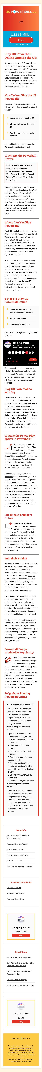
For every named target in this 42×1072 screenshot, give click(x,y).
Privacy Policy (16, 1038)
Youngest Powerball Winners (17, 855)
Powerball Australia (16, 673)
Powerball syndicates (13, 284)
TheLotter (16, 261)
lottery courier (14, 742)
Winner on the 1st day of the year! (19, 957)
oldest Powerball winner (17, 599)
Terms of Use (26, 1038)
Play (21, 40)
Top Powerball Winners (15, 850)
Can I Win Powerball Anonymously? (20, 866)
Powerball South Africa (25, 675)
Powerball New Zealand (15, 893)
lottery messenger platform (21, 312)
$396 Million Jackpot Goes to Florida (20, 985)
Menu (21, 22)
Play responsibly (26, 1061)
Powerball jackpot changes (17, 980)
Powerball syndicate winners (22, 623)
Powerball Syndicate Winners (17, 844)
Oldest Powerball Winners (16, 861)
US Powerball (21, 12)
